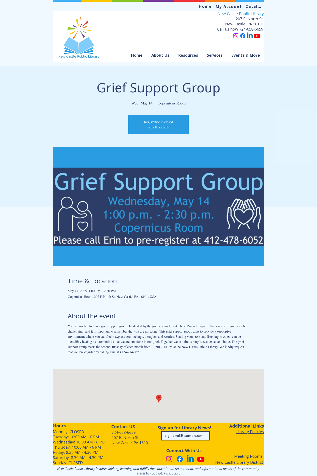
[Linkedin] (249, 35)
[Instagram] (235, 35)
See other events (158, 127)
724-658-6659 (251, 29)
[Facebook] (242, 35)
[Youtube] (257, 35)
